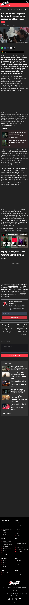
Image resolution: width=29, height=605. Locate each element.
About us (14, 590)
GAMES (24, 5)
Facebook (4, 289)
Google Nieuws (22, 289)
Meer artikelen (6, 413)
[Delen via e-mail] (11, 48)
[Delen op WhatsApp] (2, 48)
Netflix (3, 56)
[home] (9, 5)
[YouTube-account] (20, 599)
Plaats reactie (14, 355)
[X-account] (9, 599)
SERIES (18, 5)
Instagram (12, 289)
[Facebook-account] (13, 599)
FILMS (13, 5)
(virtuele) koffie (13, 286)
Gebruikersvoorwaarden (19, 587)
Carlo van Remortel (7, 24)
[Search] (24, 1)
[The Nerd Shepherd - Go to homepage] (5, 1)
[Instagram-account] (16, 599)
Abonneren (14, 317)
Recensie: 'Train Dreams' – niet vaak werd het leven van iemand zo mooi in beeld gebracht (17, 143)
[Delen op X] (8, 48)
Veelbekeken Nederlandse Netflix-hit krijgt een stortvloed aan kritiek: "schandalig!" (17, 135)
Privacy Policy (7, 587)
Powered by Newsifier (14, 602)
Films (3, 22)
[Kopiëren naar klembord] (14, 48)
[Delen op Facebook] (5, 48)
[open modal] (27, 2)
